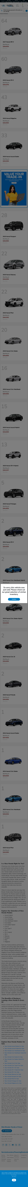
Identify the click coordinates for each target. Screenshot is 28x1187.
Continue (14, 599)
